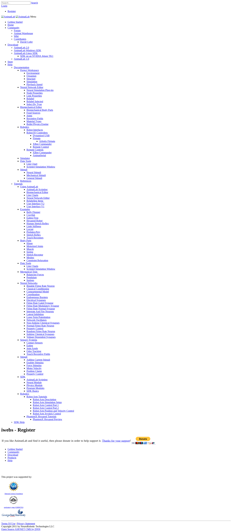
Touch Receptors (35, 237)
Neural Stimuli (34, 172)
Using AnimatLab (29, 186)
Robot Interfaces (35, 130)
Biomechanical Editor (31, 107)
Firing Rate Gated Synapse (40, 303)
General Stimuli (34, 178)
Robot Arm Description (44, 399)
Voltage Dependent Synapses (41, 337)
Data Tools (25, 161)
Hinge (30, 243)
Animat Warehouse (23, 33)
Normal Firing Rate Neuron (40, 325)
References (25, 181)
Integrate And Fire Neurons (40, 311)
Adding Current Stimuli (38, 359)
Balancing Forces (35, 274)
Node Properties (35, 93)
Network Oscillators (37, 320)
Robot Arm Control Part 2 (46, 408)
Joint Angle (32, 348)
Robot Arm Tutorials (37, 396)
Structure (31, 78)
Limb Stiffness (34, 226)
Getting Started (15, 22)
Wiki (16, 36)
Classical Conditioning (38, 288)
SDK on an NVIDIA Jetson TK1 (36, 56)
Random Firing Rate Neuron (41, 331)
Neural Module (34, 382)
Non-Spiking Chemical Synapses (43, 323)
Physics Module (34, 385)
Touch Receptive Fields (38, 354)
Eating (30, 345)
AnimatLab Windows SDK (27, 50)
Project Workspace (29, 70)
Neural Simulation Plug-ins (40, 90)
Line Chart (32, 164)
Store (10, 61)
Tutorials (18, 183)
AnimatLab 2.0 (21, 47)
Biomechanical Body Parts (40, 110)
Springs (30, 280)
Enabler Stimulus (35, 362)
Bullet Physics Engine (37, 124)
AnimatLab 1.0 (21, 59)
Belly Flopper (33, 212)
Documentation (21, 67)
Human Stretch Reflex (38, 223)
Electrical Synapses (36, 300)
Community (13, 27)
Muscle (30, 249)
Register (12, 11)
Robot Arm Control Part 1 (46, 405)
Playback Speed (34, 84)
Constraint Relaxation (37, 260)
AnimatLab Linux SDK (26, 53)
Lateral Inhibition (35, 314)
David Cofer (26, 42)
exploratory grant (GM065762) (13, 507)
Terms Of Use (8, 523)
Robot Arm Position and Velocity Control (53, 410)
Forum (17, 30)
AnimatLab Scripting (37, 189)
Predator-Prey (33, 232)
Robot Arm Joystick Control (47, 413)
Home (11, 24)
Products (12, 457)
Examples (25, 209)
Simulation (32, 81)
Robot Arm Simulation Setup (47, 402)
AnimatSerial (39, 155)
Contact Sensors (35, 342)
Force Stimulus (34, 365)
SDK (22, 376)
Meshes (30, 257)
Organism (31, 76)
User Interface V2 (35, 203)
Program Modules (35, 388)
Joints (29, 115)
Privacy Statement (26, 523)
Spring (30, 252)
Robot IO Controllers (37, 132)
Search (34, 2)
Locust (30, 229)
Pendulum (32, 277)
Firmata (36, 138)
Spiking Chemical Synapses (40, 334)
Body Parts (25, 240)
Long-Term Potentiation (38, 317)
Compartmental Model (38, 291)
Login (4, 6)
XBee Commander (42, 144)
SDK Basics (33, 391)
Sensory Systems (28, 340)
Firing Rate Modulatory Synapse (43, 305)
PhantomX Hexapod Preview (47, 419)
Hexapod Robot (34, 220)
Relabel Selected (35, 101)
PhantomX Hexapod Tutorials (41, 416)
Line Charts (32, 195)
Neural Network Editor (31, 87)
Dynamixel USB (41, 135)
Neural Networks (28, 283)
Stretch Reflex (34, 235)
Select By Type (34, 104)
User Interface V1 (35, 206)
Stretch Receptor (35, 254)
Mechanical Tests (28, 271)
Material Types (34, 121)
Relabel (30, 98)
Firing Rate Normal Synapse (41, 308)
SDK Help (19, 422)
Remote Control (41, 147)
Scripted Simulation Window (41, 166)
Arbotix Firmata (47, 141)
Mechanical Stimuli (36, 175)
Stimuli (23, 169)
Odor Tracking (34, 351)
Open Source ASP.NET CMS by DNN (20, 529)
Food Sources (33, 112)
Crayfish (31, 215)
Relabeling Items (35, 200)
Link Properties (34, 95)
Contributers (20, 39)
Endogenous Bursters (37, 297)
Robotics (24, 127)
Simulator (25, 158)
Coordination (33, 294)
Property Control (35, 328)
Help (10, 64)
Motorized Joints (35, 246)
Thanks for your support (116, 440)
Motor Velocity (34, 368)
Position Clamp (34, 371)
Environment (33, 73)
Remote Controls (35, 149)
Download (13, 44)
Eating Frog (32, 217)
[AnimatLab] (8, 16)
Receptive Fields (35, 118)
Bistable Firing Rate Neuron (41, 286)
